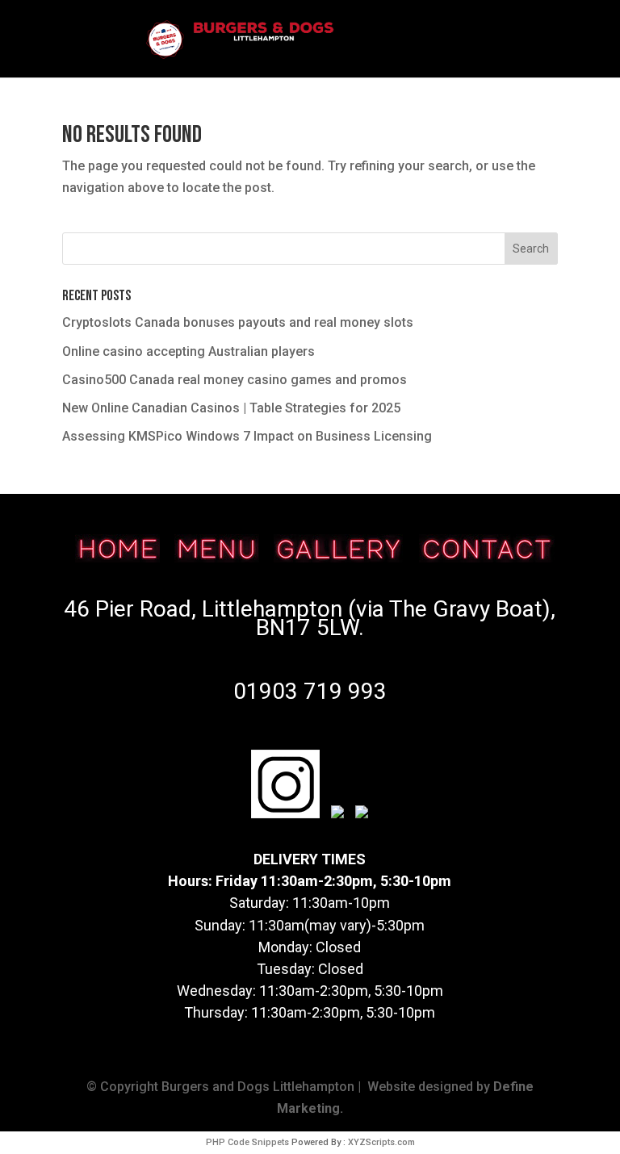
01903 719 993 (310, 691)
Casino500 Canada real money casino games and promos (234, 379)
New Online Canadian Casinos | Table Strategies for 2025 (231, 408)
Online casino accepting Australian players (188, 351)
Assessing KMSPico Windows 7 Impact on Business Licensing (247, 436)
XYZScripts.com (381, 1142)
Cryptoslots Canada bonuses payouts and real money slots (237, 322)
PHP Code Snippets (247, 1142)
